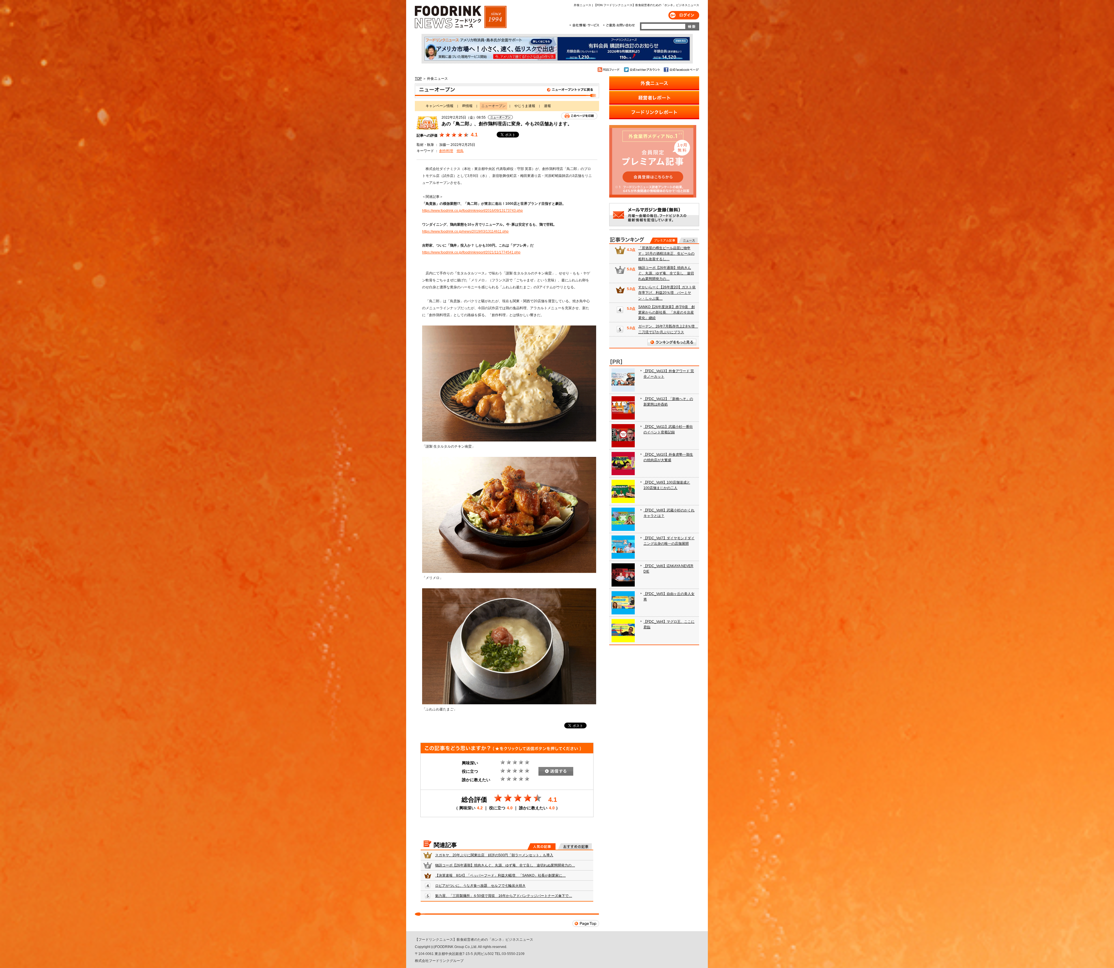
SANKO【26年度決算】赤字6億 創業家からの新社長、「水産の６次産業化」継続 (666, 312)
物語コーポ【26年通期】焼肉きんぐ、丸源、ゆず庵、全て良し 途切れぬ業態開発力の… (505, 865)
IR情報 (467, 106)
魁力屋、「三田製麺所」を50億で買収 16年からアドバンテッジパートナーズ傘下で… (503, 896)
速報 (547, 106)
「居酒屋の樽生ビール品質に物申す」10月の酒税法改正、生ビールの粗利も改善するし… (666, 253)
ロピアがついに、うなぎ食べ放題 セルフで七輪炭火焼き (480, 886)
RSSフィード (609, 69)
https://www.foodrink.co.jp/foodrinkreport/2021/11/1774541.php (471, 252)
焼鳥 (460, 151)
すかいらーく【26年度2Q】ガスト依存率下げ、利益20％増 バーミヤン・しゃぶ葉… (667, 292)
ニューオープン (507, 91)
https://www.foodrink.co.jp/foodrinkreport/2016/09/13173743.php (472, 211)
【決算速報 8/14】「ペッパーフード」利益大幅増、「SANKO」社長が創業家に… (500, 875)
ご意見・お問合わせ (619, 25)
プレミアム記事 (663, 240)
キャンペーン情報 (439, 106)
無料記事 (688, 240)
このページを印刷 (579, 116)
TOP (418, 79)
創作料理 (446, 151)
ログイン (683, 15)
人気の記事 (541, 846)
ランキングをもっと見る (672, 342)
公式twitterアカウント (642, 69)
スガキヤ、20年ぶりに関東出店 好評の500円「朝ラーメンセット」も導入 (494, 855)
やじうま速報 (524, 106)
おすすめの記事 (575, 846)
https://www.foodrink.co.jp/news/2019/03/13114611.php (465, 231)
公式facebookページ (680, 69)
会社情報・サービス (585, 25)
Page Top (585, 923)
